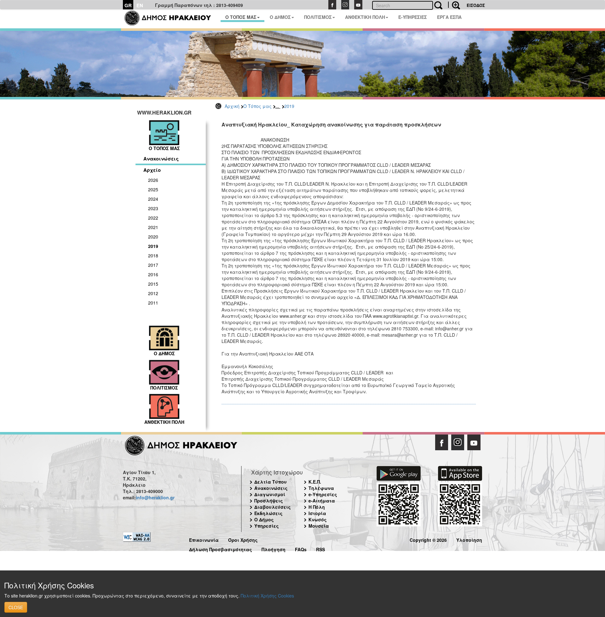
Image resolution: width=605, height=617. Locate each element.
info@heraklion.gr (155, 497)
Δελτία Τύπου (270, 482)
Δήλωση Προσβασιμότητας (220, 548)
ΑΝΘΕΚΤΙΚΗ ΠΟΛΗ (365, 17)
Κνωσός (317, 519)
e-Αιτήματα (321, 500)
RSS (320, 548)
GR (128, 5)
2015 (153, 284)
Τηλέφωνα (321, 488)
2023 (153, 208)
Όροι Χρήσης (243, 539)
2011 (153, 303)
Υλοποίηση (469, 539)
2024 (153, 199)
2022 (153, 218)
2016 (153, 274)
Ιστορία (317, 513)
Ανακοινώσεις (161, 158)
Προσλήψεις (268, 500)
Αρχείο (152, 169)
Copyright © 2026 (428, 539)
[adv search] (454, 5)
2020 (153, 236)
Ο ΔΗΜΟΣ (280, 17)
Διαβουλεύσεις (272, 507)
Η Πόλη (316, 507)
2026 (153, 180)
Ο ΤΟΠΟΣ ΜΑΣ (240, 17)
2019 (289, 106)
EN (139, 5)
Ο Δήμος (264, 519)
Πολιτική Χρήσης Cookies (267, 595)
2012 (153, 293)
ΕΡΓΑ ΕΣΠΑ (449, 17)
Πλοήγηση (273, 548)
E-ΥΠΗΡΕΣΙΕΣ (412, 17)
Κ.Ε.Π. (314, 482)
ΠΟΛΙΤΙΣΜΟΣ (318, 17)
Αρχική (232, 106)
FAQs (301, 548)
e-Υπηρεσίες (322, 494)
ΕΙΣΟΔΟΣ (476, 5)
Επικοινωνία (204, 539)
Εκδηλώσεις (268, 513)
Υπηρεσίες (266, 526)
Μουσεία (318, 526)
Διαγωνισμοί (269, 494)
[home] (171, 18)
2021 (153, 227)
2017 (153, 265)
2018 (153, 255)
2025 (153, 189)
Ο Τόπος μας (257, 106)
